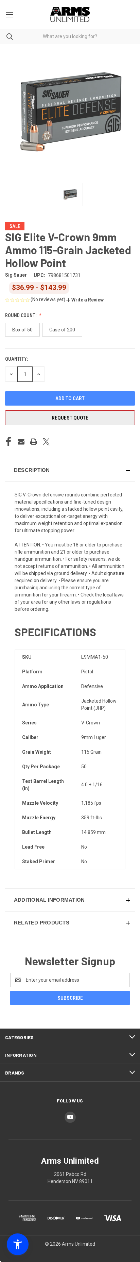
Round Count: (21, 315)
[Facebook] (8, 441)
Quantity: (16, 359)
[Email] (21, 441)
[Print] (33, 441)
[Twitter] (46, 441)
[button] (85, 299)
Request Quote (70, 418)
